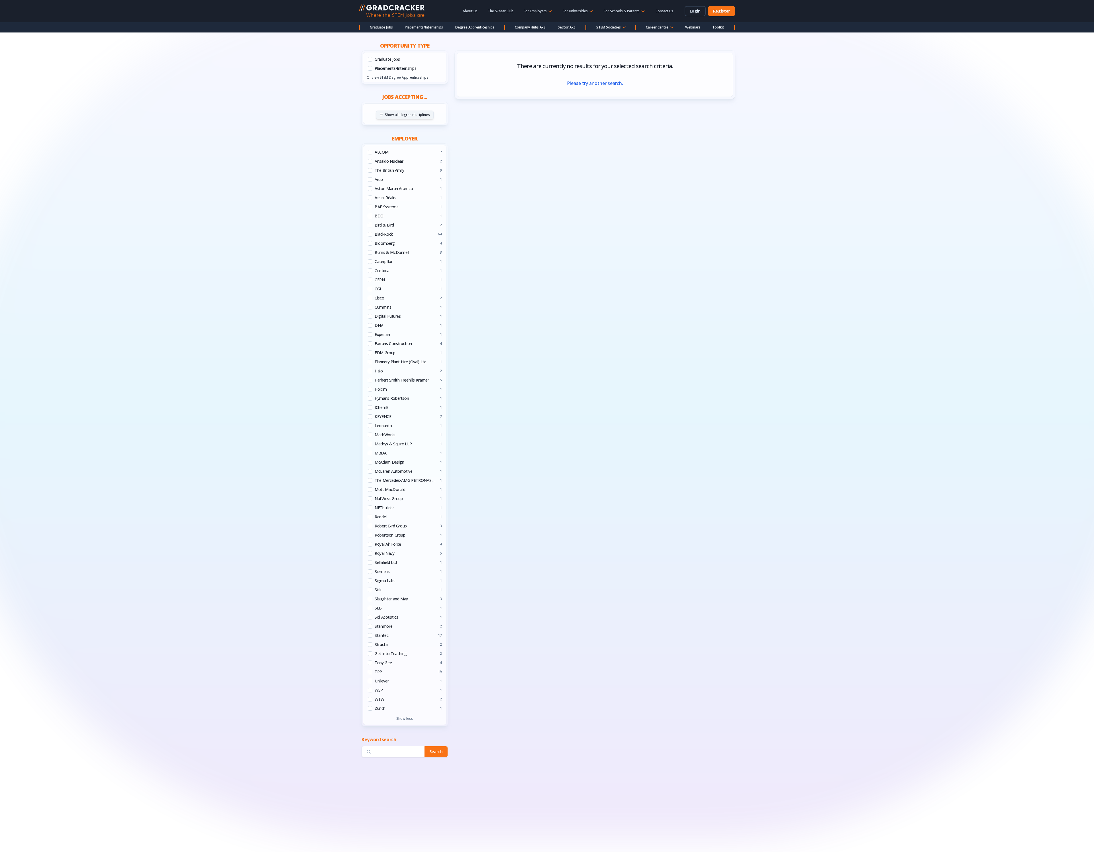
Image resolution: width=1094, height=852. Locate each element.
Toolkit (718, 27)
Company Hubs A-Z (530, 27)
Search (436, 751)
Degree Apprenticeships (474, 27)
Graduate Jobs (381, 27)
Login (695, 11)
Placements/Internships (424, 27)
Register (721, 11)
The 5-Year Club (500, 11)
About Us (470, 11)
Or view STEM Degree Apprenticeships (397, 77)
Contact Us (664, 11)
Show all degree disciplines (407, 114)
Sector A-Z (566, 27)
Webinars (692, 27)
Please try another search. (595, 83)
